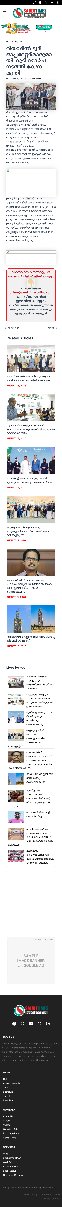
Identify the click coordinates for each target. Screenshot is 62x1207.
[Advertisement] (31, 901)
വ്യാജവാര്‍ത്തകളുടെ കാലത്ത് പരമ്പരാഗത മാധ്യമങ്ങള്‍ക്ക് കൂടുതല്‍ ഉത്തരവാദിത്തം (31, 429)
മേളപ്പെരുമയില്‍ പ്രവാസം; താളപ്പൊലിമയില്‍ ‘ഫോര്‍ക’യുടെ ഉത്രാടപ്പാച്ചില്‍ (28, 531)
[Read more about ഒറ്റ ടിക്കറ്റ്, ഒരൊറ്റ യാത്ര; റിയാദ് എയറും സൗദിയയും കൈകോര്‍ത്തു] (31, 460)
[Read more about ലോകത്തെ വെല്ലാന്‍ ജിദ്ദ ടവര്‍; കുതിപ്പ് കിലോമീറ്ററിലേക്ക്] (31, 619)
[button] (4, 13)
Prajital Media (48, 1187)
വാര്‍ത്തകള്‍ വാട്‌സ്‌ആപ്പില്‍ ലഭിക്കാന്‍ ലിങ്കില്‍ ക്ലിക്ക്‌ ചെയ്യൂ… (31, 274)
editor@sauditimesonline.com (31, 293)
